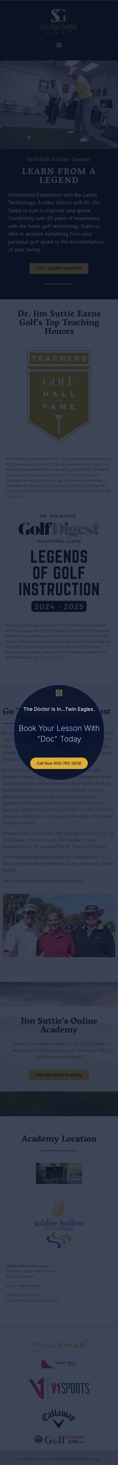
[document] (59, 732)
